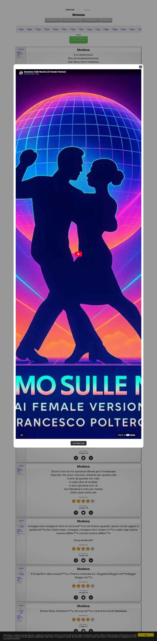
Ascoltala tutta (78, 443)
